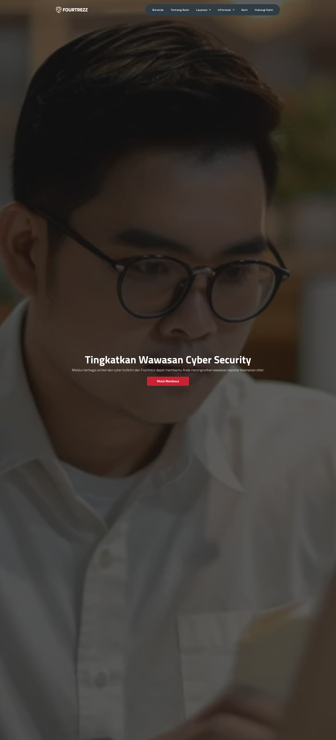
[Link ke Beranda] (72, 10)
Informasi (224, 10)
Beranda (158, 10)
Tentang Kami (180, 10)
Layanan (202, 10)
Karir (244, 10)
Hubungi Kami (264, 10)
